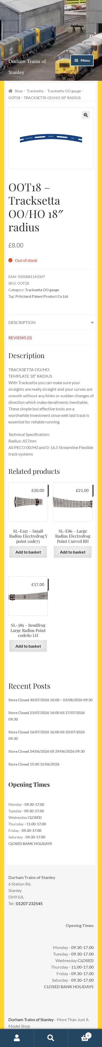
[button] (86, 115)
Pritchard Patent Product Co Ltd (41, 296)
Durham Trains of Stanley (31, 1019)
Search (51, 1038)
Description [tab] (22, 322)
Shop (19, 91)
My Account (17, 1038)
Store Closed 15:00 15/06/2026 (33, 764)
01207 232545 (29, 903)
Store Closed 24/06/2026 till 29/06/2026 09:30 (46, 751)
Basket (78, 1033)
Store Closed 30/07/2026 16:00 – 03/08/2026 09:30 (50, 700)
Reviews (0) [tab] (20, 337)
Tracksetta (35, 91)
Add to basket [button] (28, 551)
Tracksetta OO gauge (64, 91)
